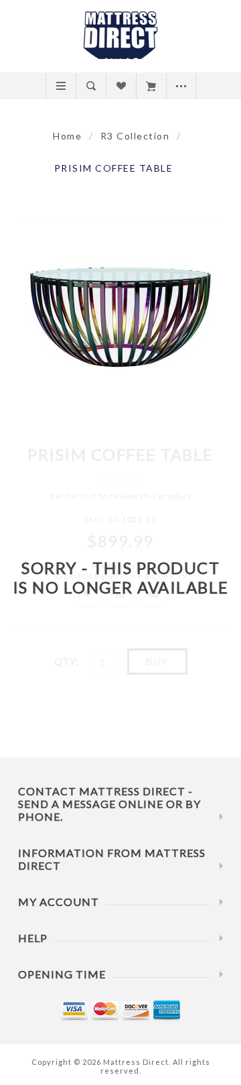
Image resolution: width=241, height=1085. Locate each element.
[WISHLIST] (121, 85)
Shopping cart (151, 85)
